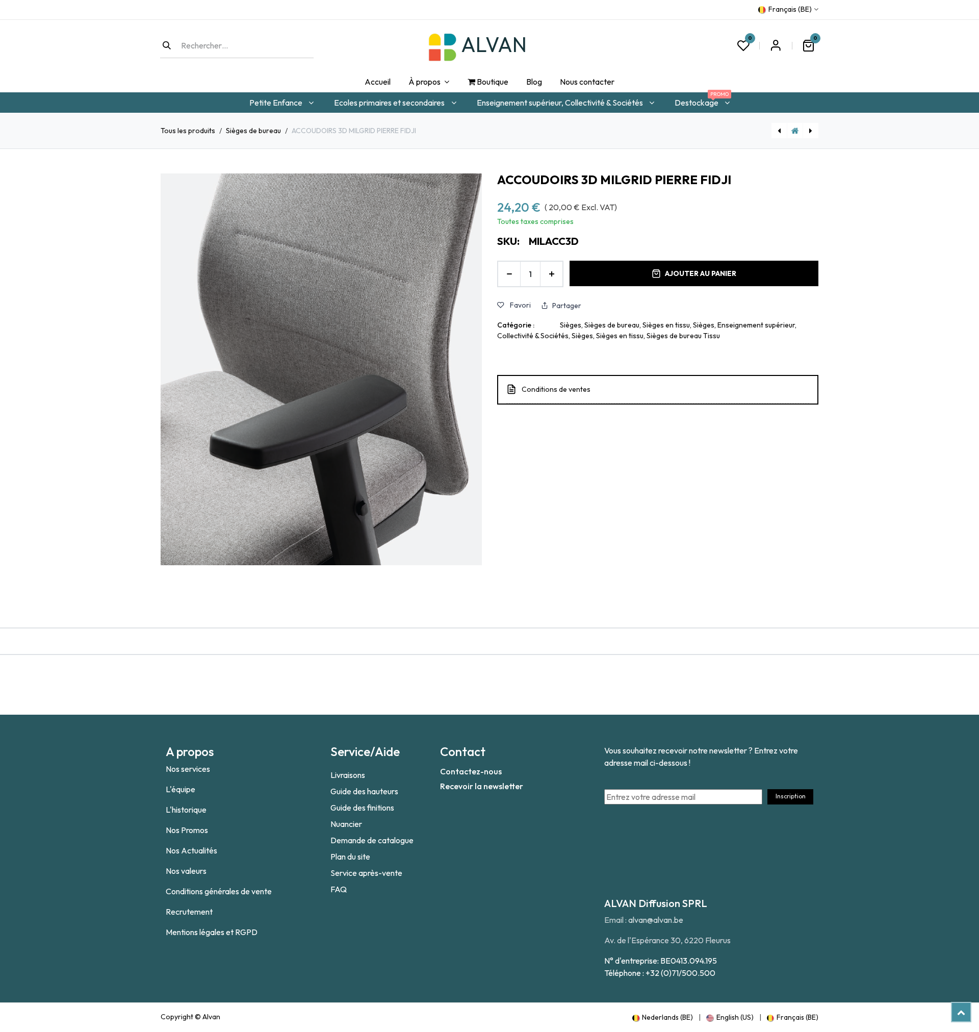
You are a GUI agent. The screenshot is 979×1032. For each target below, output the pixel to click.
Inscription (791, 796)
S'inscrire (775, 45)
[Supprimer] (509, 274)
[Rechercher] (166, 45)
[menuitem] (377, 82)
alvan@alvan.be (655, 920)
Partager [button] (566, 305)
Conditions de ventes (556, 389)
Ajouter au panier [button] (700, 273)
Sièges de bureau (253, 130)
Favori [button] (519, 305)
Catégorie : (515, 325)
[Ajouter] (551, 274)
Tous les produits (188, 130)
